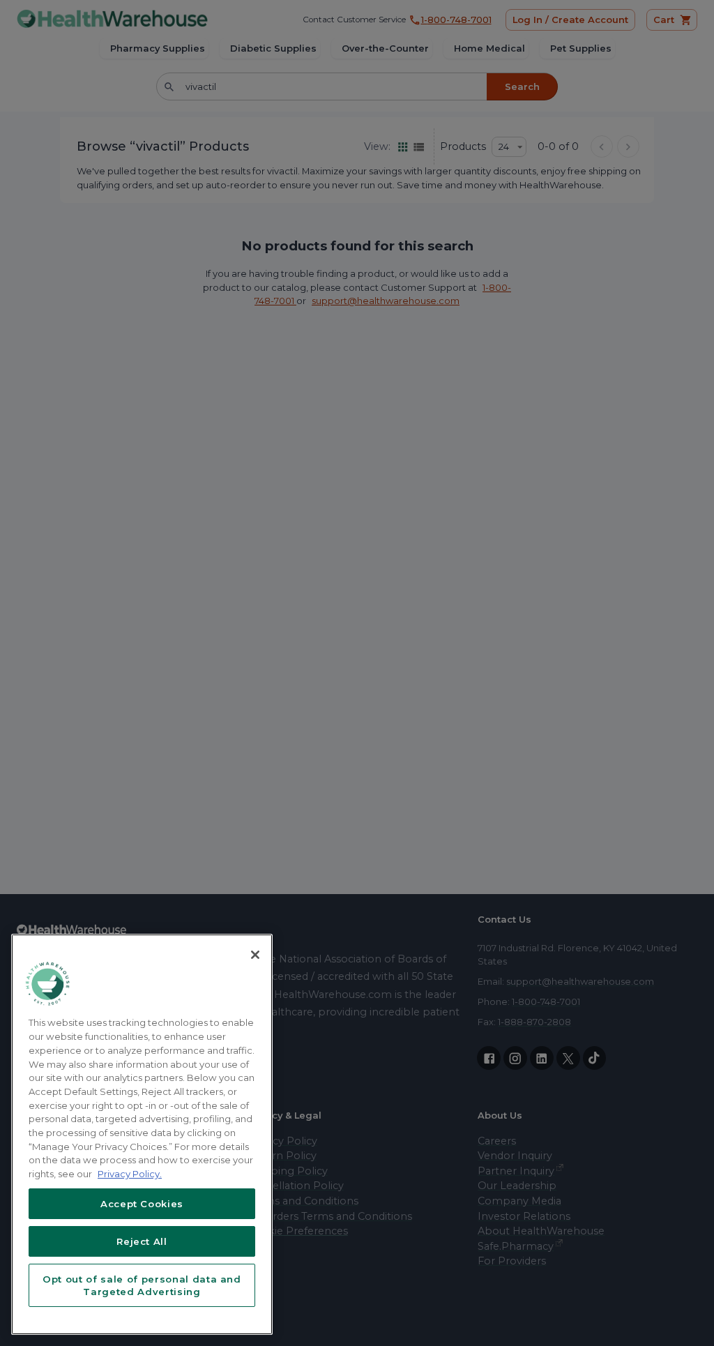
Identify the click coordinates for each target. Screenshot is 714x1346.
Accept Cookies (141, 1203)
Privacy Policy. (130, 1173)
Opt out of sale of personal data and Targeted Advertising (142, 1285)
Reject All (141, 1241)
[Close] (255, 954)
